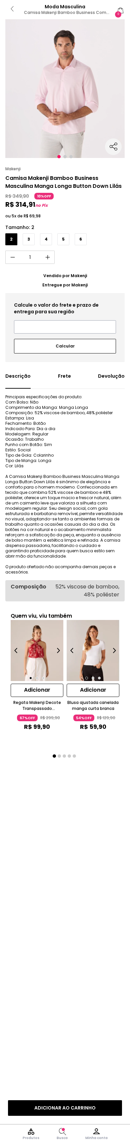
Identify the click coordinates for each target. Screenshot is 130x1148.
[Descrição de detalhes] (18, 381)
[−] (12, 257)
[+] (48, 257)
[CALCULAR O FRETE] (65, 343)
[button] (59, 156)
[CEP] (65, 318)
